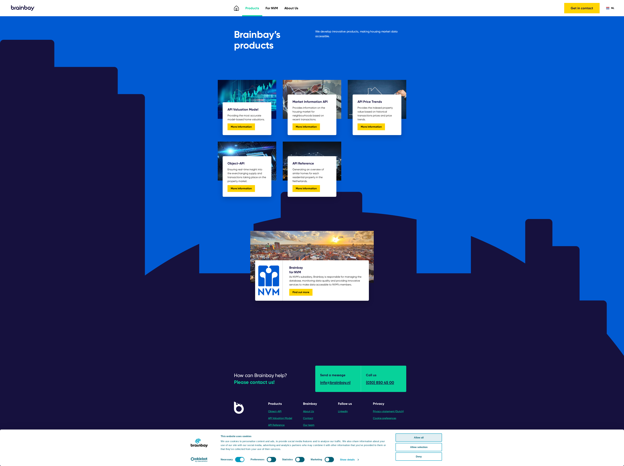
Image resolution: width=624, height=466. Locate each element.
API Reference (276, 425)
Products (252, 8)
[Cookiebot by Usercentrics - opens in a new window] (199, 459)
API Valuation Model (280, 418)
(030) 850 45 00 (380, 382)
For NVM (272, 8)
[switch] (271, 459)
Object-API (274, 411)
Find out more (300, 292)
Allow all (419, 437)
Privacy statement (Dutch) (388, 411)
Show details (347, 459)
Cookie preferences (384, 418)
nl (612, 8)
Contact (308, 418)
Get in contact (582, 8)
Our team (308, 425)
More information (243, 127)
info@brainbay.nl (335, 382)
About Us (291, 8)
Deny (419, 456)
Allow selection (419, 447)
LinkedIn (343, 411)
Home (236, 8)
